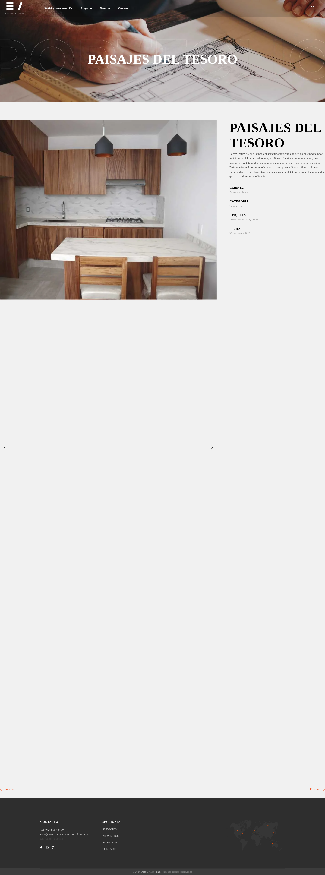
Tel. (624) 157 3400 (52, 829)
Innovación (244, 219)
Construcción (236, 205)
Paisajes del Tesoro (239, 192)
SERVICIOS (109, 829)
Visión (255, 219)
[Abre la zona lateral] (313, 8)
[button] (5, 446)
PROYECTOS (110, 835)
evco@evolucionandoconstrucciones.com (64, 834)
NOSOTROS (109, 842)
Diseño (233, 219)
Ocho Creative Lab (150, 871)
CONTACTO (110, 849)
